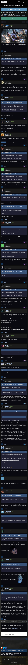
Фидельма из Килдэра (10, 169)
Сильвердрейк (8, 363)
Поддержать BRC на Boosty (14, 9)
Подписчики (13, 638)
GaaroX (6, 490)
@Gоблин (3, 142)
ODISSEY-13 (8, 447)
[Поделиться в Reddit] (2, 648)
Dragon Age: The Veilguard (20, 15)
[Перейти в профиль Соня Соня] (2, 122)
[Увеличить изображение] (14, 35)
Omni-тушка (8, 477)
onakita (6, 345)
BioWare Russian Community (13, 5)
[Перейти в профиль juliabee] (2, 54)
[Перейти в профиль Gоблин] (2, 25)
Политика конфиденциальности (15, 659)
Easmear (7, 134)
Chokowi (7, 310)
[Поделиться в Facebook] (6, 648)
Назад (4, 621)
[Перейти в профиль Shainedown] (2, 148)
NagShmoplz (8, 82)
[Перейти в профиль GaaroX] (2, 491)
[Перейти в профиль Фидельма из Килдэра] (2, 169)
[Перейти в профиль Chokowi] (2, 310)
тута (9, 579)
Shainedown (15, 58)
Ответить (14, 18)
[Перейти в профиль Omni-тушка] (2, 478)
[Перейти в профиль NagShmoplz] (2, 82)
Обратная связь (13, 661)
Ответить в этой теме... (8, 634)
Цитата (5, 51)
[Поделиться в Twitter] (4, 648)
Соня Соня (7, 121)
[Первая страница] (2, 22)
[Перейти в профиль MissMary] (2, 380)
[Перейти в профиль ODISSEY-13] (2, 447)
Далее (23, 621)
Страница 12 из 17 (14, 22)
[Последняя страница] (27, 22)
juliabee (7, 54)
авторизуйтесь (15, 628)
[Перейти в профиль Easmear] (2, 134)
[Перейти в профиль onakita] (2, 346)
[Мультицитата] (2, 51)
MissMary (7, 380)
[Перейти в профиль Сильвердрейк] (2, 364)
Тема (5, 659)
